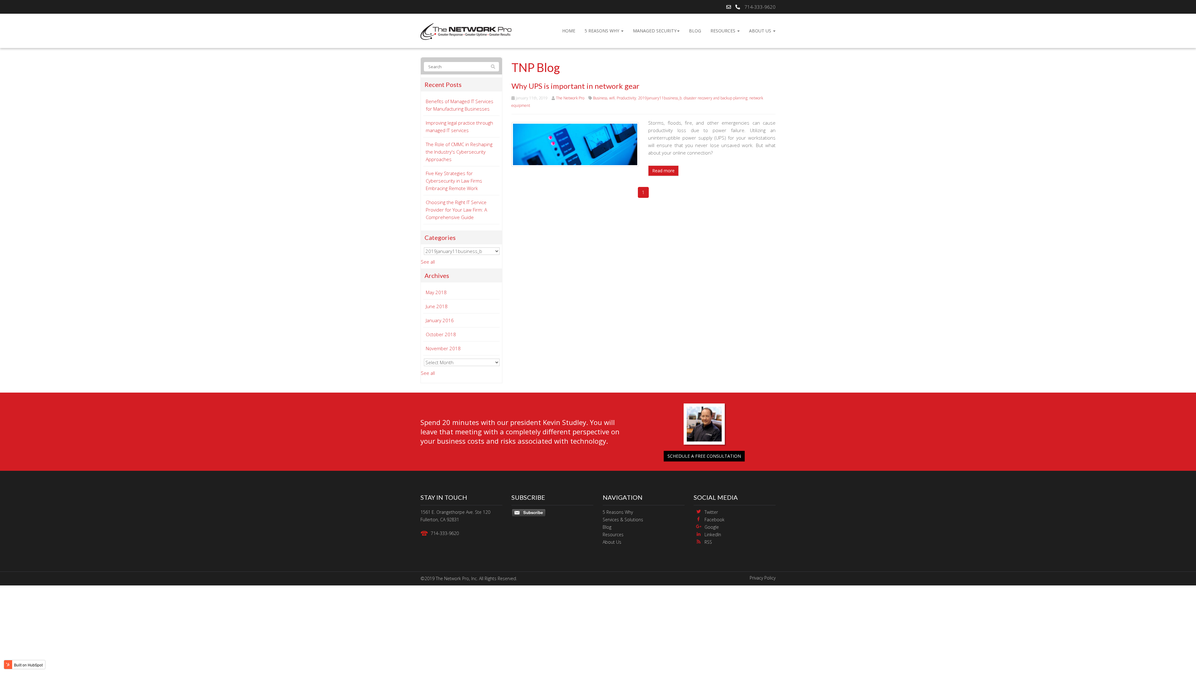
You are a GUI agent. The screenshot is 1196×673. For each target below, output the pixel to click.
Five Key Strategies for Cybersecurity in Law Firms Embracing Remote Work (454, 180)
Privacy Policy (763, 578)
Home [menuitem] (568, 31)
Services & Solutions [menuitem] (623, 520)
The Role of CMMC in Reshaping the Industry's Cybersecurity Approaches (459, 151)
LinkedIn (713, 534)
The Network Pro (570, 98)
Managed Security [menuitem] (654, 31)
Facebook (714, 520)
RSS (708, 542)
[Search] (493, 66)
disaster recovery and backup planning (716, 98)
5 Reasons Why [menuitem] (602, 31)
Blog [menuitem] (695, 31)
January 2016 (440, 320)
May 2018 (436, 292)
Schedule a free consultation (704, 456)
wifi (612, 98)
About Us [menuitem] (760, 31)
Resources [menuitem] (723, 31)
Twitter (711, 512)
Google (712, 527)
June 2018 (437, 306)
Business (600, 98)
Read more (663, 171)
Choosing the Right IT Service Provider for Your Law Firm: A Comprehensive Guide (456, 209)
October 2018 (441, 334)
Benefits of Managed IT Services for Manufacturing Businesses (459, 105)
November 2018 (443, 348)
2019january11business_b (660, 98)
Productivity (626, 98)
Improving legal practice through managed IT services (459, 126)
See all (428, 262)
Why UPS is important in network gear (575, 85)
